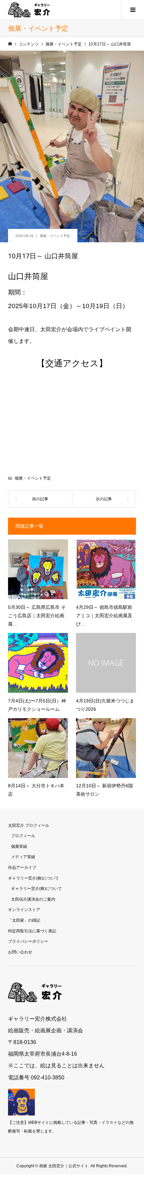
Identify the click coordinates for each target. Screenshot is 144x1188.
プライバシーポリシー (28, 941)
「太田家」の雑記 (24, 920)
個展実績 (19, 846)
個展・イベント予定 (55, 236)
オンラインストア (24, 909)
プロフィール (23, 835)
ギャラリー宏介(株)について (33, 878)
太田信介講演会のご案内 (33, 899)
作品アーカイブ (22, 867)
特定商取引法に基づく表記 (32, 931)
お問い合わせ (20, 952)
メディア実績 (23, 856)
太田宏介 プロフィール (28, 825)
